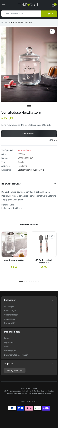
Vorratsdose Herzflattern (21, 112)
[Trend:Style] (28, 5)
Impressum (9, 342)
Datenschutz (10, 350)
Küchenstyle (38, 169)
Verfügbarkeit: (7, 150)
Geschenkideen (11, 314)
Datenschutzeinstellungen (16, 354)
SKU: (3, 154)
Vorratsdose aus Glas (14, 260)
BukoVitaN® (9, 323)
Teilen (54, 140)
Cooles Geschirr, (25, 169)
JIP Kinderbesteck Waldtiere (44, 261)
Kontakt (7, 338)
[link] (22, 236)
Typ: (3, 162)
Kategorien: (6, 170)
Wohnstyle (9, 306)
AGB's (6, 346)
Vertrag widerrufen (14, 370)
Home (4, 22)
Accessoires (9, 319)
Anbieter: (5, 166)
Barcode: (5, 158)
